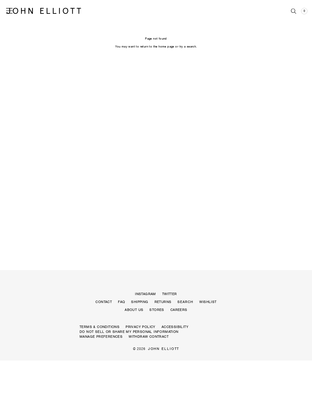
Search (185, 302)
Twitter (169, 293)
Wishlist (207, 301)
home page (166, 46)
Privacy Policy (140, 326)
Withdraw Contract (148, 336)
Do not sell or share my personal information (129, 331)
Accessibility (174, 326)
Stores (156, 309)
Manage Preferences (101, 336)
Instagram (145, 293)
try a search (187, 46)
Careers (178, 309)
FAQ (121, 301)
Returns (163, 301)
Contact (103, 301)
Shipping (139, 301)
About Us (134, 309)
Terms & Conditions (99, 326)
